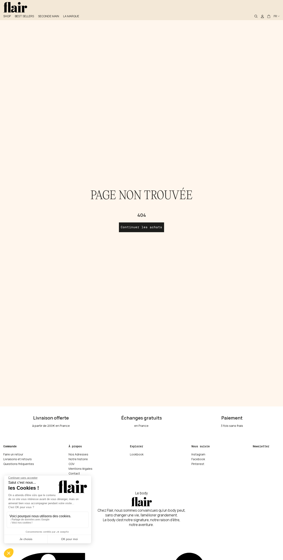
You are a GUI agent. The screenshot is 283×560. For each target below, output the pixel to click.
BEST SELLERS (24, 16)
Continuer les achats (141, 227)
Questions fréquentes (18, 464)
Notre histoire (78, 459)
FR (275, 16)
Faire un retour (13, 454)
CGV (71, 464)
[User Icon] (262, 16)
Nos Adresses (78, 454)
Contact (74, 473)
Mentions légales (80, 469)
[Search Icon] (256, 16)
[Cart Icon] (268, 16)
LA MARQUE (71, 16)
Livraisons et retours (17, 459)
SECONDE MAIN (48, 16)
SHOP (7, 16)
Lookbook (137, 454)
